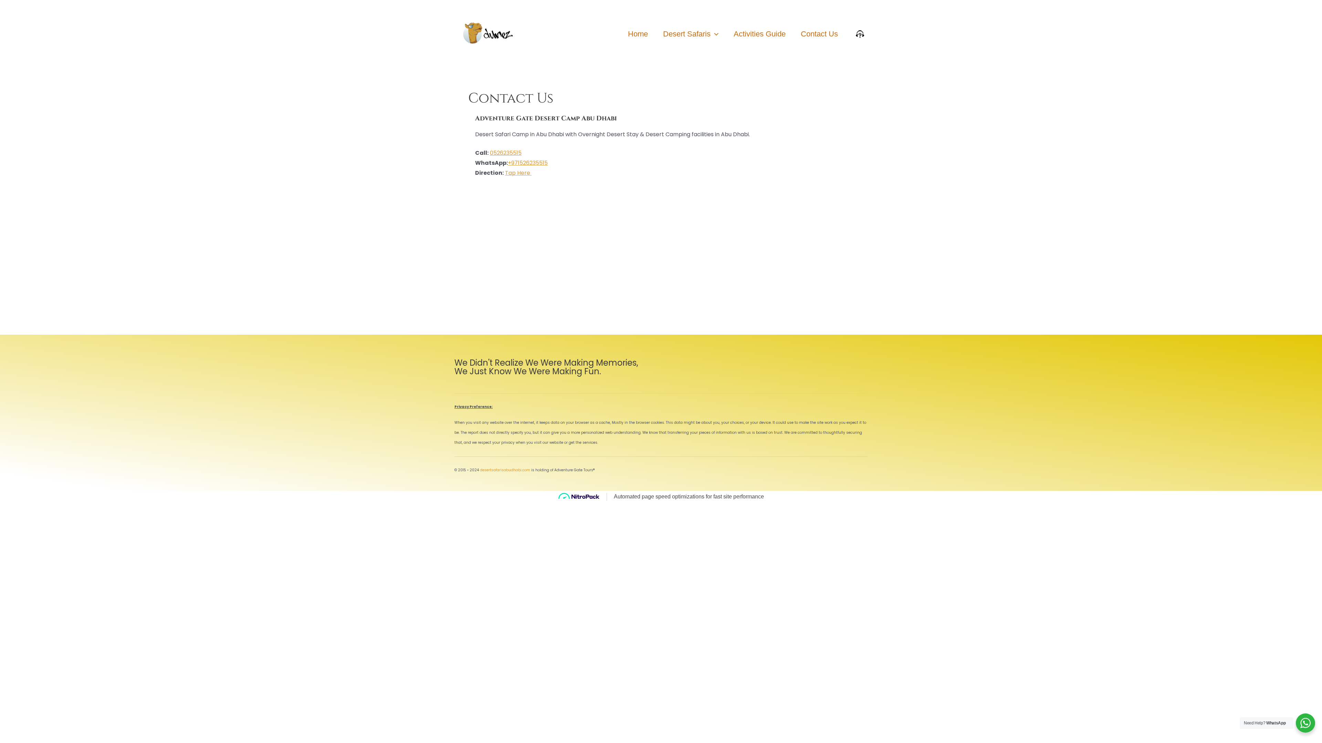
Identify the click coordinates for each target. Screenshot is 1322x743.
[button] (714, 34)
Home (638, 34)
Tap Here (518, 173)
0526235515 (506, 153)
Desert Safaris (687, 34)
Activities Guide (760, 34)
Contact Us (819, 34)
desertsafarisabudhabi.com (505, 470)
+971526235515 (528, 163)
